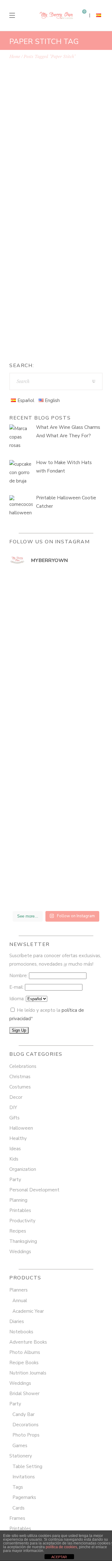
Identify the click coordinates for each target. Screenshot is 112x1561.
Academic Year (28, 1311)
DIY (61, 143)
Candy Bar (23, 1414)
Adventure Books (28, 1342)
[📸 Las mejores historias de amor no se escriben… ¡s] (56, 713)
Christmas (19, 1077)
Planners (18, 1290)
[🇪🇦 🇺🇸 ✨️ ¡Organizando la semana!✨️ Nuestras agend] (56, 768)
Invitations (23, 1477)
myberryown (38, 331)
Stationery (20, 1456)
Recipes (17, 1231)
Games (19, 1445)
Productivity (22, 1221)
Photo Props (26, 1435)
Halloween (21, 1128)
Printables (20, 1210)
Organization (22, 1169)
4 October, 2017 (36, 143)
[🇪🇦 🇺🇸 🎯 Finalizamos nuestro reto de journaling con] (56, 824)
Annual (19, 1300)
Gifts (14, 1118)
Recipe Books (24, 1363)
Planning (18, 1200)
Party (15, 1179)
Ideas (74, 143)
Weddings (20, 1251)
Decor (15, 1097)
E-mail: (17, 987)
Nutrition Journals (27, 1373)
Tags (17, 1487)
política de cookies (61, 1547)
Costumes (20, 1087)
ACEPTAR (59, 1557)
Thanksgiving (23, 1241)
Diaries (16, 1321)
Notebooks (21, 1332)
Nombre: (19, 975)
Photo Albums (24, 1352)
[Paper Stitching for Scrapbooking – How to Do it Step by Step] (56, 97)
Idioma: (17, 999)
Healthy (18, 1138)
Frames (17, 1518)
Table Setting (27, 1466)
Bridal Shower (24, 1393)
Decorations (25, 1425)
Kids (13, 1159)
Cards (18, 1508)
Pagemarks (24, 1497)
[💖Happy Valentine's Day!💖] (56, 657)
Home (14, 57)
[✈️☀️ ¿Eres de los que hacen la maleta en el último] (56, 602)
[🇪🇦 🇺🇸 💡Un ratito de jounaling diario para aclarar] (56, 879)
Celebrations (22, 1066)
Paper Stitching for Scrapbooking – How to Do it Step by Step (53, 160)
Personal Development (34, 1190)
